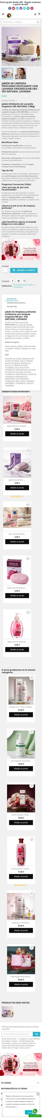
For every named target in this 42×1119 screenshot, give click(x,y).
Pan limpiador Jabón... (17, 534)
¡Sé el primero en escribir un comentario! (24, 286)
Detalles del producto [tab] (16, 303)
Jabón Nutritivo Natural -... (17, 588)
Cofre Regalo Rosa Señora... (21, 977)
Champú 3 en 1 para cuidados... (21, 707)
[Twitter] (17, 8)
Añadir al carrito (24, 270)
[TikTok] (24, 8)
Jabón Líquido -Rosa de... (17, 642)
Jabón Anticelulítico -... (17, 480)
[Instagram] (20, 8)
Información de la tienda (14, 1088)
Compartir (12, 281)
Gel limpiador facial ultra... (21, 761)
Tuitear (18, 281)
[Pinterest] (31, 8)
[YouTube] (13, 8)
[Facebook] (9, 8)
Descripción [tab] (12, 299)
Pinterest (24, 281)
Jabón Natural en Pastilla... (17, 426)
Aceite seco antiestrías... (21, 923)
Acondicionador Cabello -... (21, 869)
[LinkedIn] (28, 8)
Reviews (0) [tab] (12, 306)
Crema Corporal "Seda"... (21, 815)
